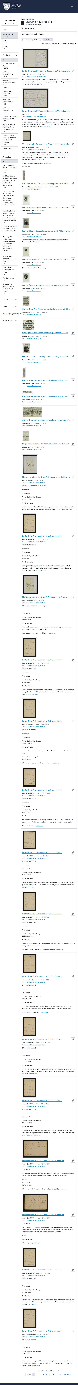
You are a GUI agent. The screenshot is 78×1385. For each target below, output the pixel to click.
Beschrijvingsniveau (10, 313)
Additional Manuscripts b (8, 101)
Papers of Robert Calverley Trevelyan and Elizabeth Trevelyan (9, 139)
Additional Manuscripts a (8, 74)
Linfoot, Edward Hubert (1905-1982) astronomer (9, 168)
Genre (5, 306)
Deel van (6, 55)
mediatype (7, 320)
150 (60, 1375)
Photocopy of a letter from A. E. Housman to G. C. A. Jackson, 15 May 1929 (46, 597)
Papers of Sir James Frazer (36, 77)
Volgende (67, 1375)
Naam (5, 299)
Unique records (8, 35)
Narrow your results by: (10, 21)
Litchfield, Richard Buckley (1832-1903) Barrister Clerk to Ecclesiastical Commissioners (10, 181)
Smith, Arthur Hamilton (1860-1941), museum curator (8, 288)
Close (32, 19)
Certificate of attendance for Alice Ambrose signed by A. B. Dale (46, 144)
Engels (7, 41)
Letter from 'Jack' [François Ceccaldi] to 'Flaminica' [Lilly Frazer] (46, 71)
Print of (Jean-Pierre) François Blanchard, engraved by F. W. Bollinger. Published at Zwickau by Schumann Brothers (46, 285)
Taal (4, 30)
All (3, 60)
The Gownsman (8, 279)
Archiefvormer (9, 157)
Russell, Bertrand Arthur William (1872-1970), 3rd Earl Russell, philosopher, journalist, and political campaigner (10, 199)
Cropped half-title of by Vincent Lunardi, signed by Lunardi (46, 444)
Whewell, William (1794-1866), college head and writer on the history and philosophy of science (9, 245)
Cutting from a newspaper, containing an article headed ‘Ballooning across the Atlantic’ (46, 380)
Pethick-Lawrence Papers (9, 65)
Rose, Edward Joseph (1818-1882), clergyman (9, 270)
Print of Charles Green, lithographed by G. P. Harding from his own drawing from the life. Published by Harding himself (46, 231)
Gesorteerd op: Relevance (49, 43)
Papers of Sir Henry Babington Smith (9, 118)
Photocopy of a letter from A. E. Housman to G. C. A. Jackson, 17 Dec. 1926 (46, 477)
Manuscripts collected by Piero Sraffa (9, 83)
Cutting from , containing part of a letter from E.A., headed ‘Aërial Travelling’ (46, 183)
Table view (49, 40)
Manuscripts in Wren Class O (8, 93)
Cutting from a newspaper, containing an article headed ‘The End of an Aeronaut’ (46, 396)
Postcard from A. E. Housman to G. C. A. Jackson (43, 1161)
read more (47, 126)
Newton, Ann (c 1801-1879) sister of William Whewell (9, 260)
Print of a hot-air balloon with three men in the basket (45, 259)
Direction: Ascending (68, 43)
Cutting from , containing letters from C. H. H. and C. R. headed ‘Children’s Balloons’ (46, 309)
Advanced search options (33, 34)
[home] (13, 6)
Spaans (6, 47)
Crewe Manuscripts (9, 149)
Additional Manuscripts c (8, 110)
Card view (39, 40)
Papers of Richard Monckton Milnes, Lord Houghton (9, 128)
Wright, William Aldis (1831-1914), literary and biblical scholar (10, 229)
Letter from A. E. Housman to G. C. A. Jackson (42, 536)
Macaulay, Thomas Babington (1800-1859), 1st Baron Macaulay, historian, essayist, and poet (9, 216)
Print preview (27, 40)
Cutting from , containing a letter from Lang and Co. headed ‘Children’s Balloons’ (46, 333)
